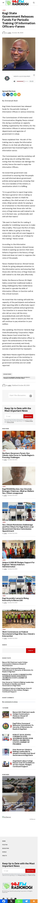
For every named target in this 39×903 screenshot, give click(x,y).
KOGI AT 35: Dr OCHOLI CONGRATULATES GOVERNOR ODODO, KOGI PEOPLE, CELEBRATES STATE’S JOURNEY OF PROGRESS (17, 677)
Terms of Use (10, 422)
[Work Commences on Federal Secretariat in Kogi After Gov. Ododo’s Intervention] (18, 618)
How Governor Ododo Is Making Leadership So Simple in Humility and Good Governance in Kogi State (18, 683)
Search (4, 645)
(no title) (7, 788)
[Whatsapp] (15, 94)
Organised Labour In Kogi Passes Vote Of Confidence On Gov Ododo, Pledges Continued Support (17, 690)
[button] (3, 3)
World (4, 852)
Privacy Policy (29, 421)
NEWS (4, 10)
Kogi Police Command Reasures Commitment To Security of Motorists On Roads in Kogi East (17, 670)
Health (4, 855)
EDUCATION (5, 848)
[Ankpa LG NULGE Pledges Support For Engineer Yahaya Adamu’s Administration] (18, 549)
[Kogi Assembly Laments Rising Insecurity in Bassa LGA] (18, 585)
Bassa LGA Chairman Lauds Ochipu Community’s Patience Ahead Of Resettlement (15, 663)
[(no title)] (18, 784)
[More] (19, 94)
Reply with (31, 396)
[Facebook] (4, 94)
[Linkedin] (11, 94)
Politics (4, 844)
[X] (7, 94)
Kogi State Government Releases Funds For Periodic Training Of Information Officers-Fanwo (16, 378)
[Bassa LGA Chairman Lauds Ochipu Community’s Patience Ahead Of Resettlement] (5, 714)
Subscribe (28, 416)
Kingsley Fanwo (7, 374)
